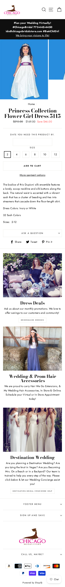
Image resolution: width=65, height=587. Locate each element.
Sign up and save (32, 515)
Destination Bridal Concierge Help (32, 491)
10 (44, 154)
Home (31, 104)
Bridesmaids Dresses (32, 320)
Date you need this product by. (32, 134)
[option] (32, 29)
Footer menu (32, 504)
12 (55, 154)
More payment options (32, 175)
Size (32, 147)
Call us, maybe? (32, 554)
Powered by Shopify (32, 582)
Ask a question (32, 233)
